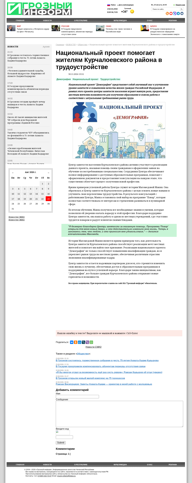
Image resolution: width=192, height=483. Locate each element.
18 (19, 198)
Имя (58, 393)
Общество (82, 44)
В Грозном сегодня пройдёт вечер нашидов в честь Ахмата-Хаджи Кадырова (26, 104)
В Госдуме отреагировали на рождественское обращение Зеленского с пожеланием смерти (164, 31)
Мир (19, 26)
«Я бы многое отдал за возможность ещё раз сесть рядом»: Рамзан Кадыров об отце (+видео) (109, 372)
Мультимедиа (120, 21)
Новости (12, 46)
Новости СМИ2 (17, 216)
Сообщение (62, 399)
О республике (80, 21)
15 (42, 193)
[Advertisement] (119, 307)
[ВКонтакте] (71, 342)
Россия (65, 26)
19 (25, 198)
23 (48, 198)
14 (36, 193)
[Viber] (87, 342)
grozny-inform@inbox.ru (66, 476)
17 (13, 198)
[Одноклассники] (75, 342)
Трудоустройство (110, 79)
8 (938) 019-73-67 (45, 476)
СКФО (108, 26)
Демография (64, 79)
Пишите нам (180, 5)
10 (13, 193)
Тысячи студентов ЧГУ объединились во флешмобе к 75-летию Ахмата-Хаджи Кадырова (28, 135)
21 (36, 198)
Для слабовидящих (126, 5)
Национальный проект (85, 79)
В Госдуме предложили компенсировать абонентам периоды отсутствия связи (77, 31)
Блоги (153, 26)
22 (42, 198)
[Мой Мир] (79, 342)
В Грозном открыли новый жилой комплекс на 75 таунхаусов (90, 378)
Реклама (173, 21)
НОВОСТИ (47, 21)
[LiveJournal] (83, 342)
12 (25, 193)
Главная (20, 21)
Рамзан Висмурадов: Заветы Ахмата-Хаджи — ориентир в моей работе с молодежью (104, 384)
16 (48, 193)
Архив (46, 46)
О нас (150, 21)
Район (113, 5)
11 (19, 193)
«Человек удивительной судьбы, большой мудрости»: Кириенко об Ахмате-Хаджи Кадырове (26, 73)
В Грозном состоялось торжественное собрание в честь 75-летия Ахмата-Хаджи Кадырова (28, 58)
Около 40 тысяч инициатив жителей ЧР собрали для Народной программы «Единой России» (27, 120)
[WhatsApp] (91, 342)
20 (31, 198)
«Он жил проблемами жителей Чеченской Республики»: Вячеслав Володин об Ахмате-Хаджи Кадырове (28, 151)
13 (31, 193)
